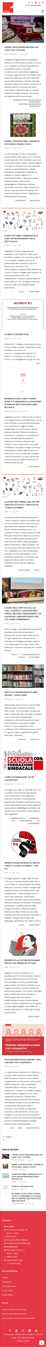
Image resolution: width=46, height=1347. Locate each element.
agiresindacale (34, 818)
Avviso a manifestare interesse (14, 1309)
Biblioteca (8, 699)
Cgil (14, 821)
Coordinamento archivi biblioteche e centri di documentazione (27, 101)
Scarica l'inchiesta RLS (22, 1186)
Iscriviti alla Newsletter (33, 5)
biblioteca (22, 739)
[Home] (13, 7)
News (6, 512)
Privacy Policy (7, 1290)
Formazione (8, 784)
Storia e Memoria (10, 54)
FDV (38, 821)
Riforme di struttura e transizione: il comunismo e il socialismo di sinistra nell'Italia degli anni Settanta (27, 1197)
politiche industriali (33, 1128)
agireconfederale (34, 823)
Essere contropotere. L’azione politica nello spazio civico (28, 1165)
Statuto (5, 1277)
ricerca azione (35, 200)
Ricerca (7, 148)
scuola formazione (26, 821)
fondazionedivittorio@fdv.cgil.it (19, 1243)
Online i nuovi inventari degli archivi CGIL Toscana (27, 1156)
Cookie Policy (7, 1295)
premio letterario (34, 1016)
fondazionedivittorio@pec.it (17, 1240)
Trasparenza (7, 1282)
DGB (20, 1128)
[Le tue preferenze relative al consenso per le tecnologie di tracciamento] (41, 1342)
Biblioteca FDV (35, 739)
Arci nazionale (21, 200)
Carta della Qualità (9, 1286)
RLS (38, 363)
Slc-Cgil (22, 292)
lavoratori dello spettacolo (31, 654)
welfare (22, 657)
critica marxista (34, 466)
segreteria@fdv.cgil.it (15, 1260)
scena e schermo (34, 292)
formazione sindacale (18, 818)
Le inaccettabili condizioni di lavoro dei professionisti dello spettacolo (27, 1176)
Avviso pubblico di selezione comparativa (18, 1318)
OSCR (26, 1341)
